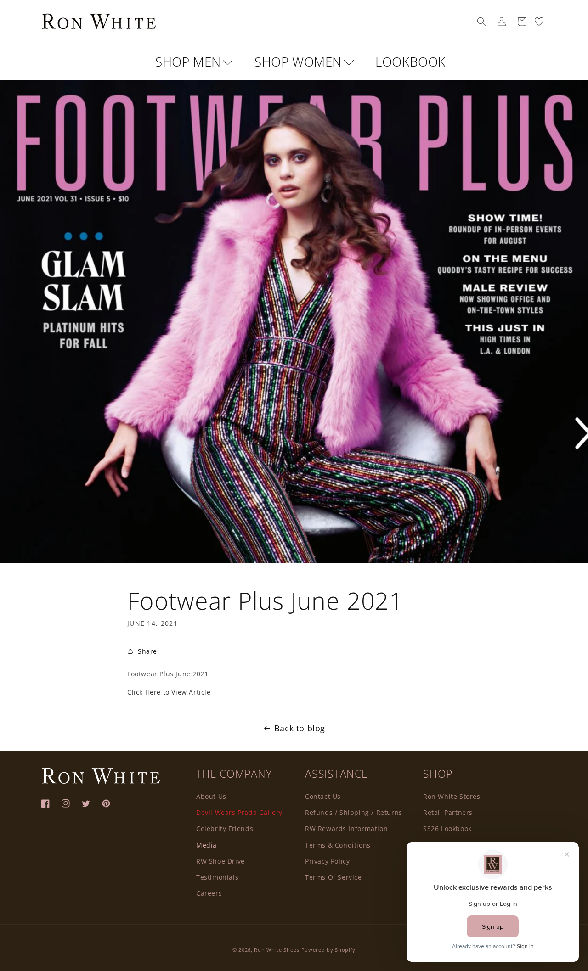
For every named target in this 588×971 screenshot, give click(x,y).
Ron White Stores (452, 795)
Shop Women (299, 61)
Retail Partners (448, 812)
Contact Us (323, 795)
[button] (481, 21)
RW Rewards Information (346, 828)
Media (206, 844)
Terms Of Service (333, 876)
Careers (209, 892)
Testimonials (217, 876)
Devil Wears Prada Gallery (239, 812)
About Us (211, 795)
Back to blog (299, 728)
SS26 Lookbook (447, 828)
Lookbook (410, 61)
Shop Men (189, 61)
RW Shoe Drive (220, 860)
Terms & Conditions (338, 844)
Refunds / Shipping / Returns (353, 812)
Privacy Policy (327, 860)
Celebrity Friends (224, 828)
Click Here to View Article (169, 692)
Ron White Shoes (277, 949)
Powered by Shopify (328, 949)
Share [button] (147, 651)
